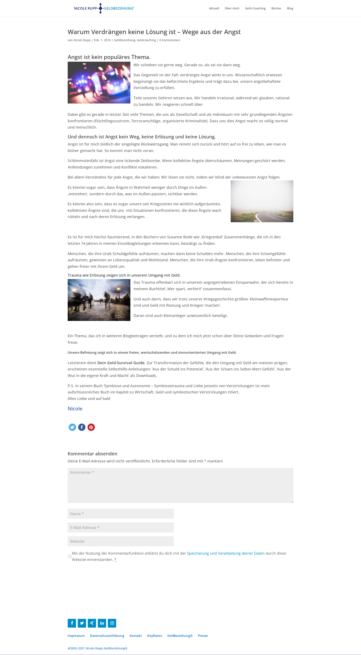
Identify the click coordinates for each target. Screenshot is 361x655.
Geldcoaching (146, 40)
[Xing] (92, 623)
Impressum (76, 635)
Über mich (232, 8)
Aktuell (214, 8)
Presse (203, 635)
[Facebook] (72, 623)
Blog (290, 8)
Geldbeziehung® (180, 635)
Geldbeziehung (124, 40)
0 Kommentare (169, 40)
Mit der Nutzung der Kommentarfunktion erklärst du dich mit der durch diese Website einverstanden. (179, 556)
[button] (72, 427)
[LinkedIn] (102, 623)
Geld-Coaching (255, 8)
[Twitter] (82, 623)
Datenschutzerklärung (107, 635)
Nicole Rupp (82, 40)
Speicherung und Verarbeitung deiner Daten (225, 553)
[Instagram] (112, 623)
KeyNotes (154, 635)
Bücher (276, 8)
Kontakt (136, 635)
